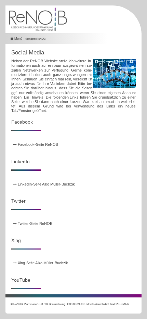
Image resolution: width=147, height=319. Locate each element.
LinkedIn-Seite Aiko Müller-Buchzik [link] (46, 184)
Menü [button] (17, 38)
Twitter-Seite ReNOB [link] (34, 223)
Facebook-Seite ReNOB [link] (37, 144)
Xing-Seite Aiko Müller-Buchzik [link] (42, 263)
